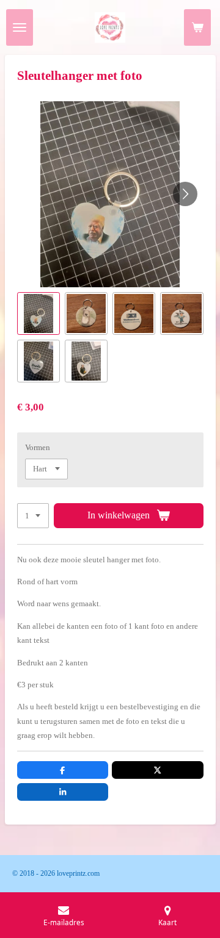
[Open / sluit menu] (19, 27)
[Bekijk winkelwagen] (197, 27)
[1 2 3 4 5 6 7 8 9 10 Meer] (33, 515)
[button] (38, 313)
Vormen (37, 447)
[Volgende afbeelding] (185, 194)
